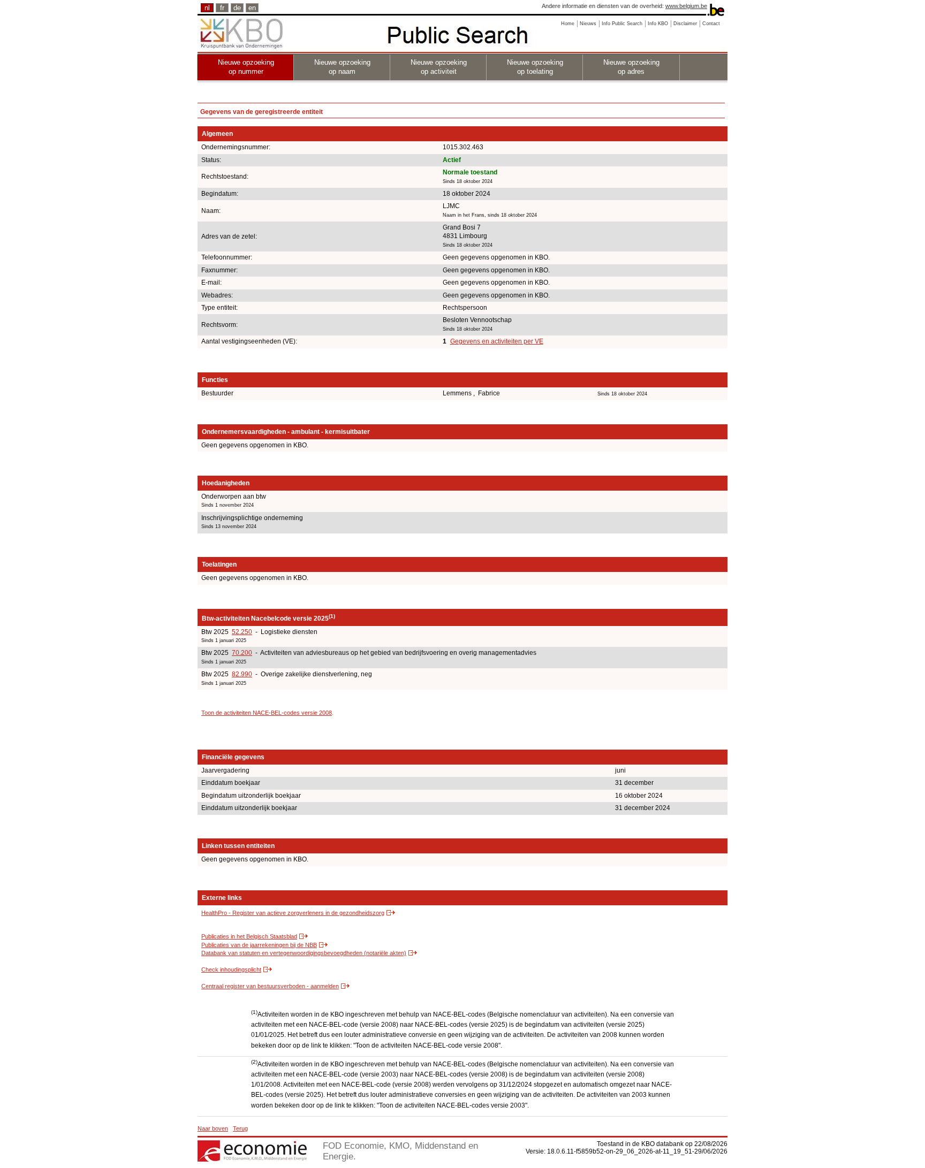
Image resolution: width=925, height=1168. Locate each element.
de (237, 8)
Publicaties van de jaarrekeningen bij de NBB (259, 945)
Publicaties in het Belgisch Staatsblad (249, 936)
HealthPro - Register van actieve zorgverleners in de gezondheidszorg (292, 913)
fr (222, 8)
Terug (240, 1128)
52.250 (242, 632)
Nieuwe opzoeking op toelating (535, 66)
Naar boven (213, 1128)
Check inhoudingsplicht (231, 969)
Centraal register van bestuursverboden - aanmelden (270, 986)
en (252, 8)
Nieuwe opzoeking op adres (631, 66)
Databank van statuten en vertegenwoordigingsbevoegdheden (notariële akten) (303, 953)
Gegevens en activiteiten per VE (496, 341)
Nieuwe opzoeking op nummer (246, 66)
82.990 (242, 674)
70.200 (242, 652)
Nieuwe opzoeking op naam (342, 66)
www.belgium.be (686, 6)
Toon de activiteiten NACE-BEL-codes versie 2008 (266, 712)
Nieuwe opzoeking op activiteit (439, 66)
